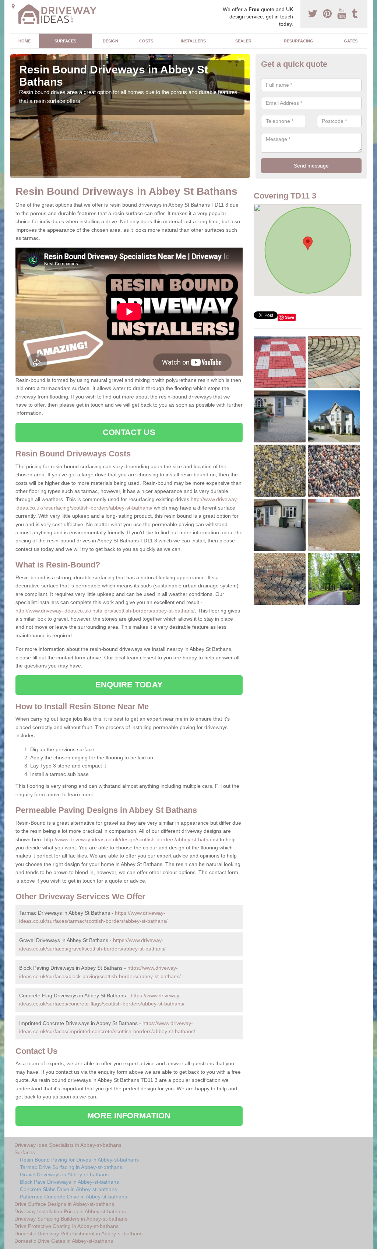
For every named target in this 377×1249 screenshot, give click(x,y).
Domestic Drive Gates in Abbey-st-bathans (63, 1241)
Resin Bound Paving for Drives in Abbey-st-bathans (79, 1160)
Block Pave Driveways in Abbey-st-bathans (69, 1182)
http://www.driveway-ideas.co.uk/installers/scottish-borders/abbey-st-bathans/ (105, 611)
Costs (146, 41)
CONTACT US (129, 432)
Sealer (243, 41)
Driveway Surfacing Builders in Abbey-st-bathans (70, 1219)
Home (24, 41)
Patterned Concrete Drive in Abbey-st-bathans (73, 1197)
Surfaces (65, 41)
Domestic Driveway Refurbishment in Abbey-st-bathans (78, 1233)
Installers (193, 41)
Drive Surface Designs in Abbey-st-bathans (64, 1204)
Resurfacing (298, 41)
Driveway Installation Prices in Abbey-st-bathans (70, 1211)
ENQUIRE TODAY (129, 684)
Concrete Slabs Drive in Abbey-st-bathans (68, 1189)
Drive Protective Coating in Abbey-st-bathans (66, 1226)
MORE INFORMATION (128, 1115)
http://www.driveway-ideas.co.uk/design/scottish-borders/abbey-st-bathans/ (131, 839)
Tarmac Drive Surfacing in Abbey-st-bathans (71, 1167)
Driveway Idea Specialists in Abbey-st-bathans (67, 1145)
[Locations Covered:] (13, 6)
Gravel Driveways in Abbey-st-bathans (64, 1174)
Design (110, 41)
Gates (350, 41)
